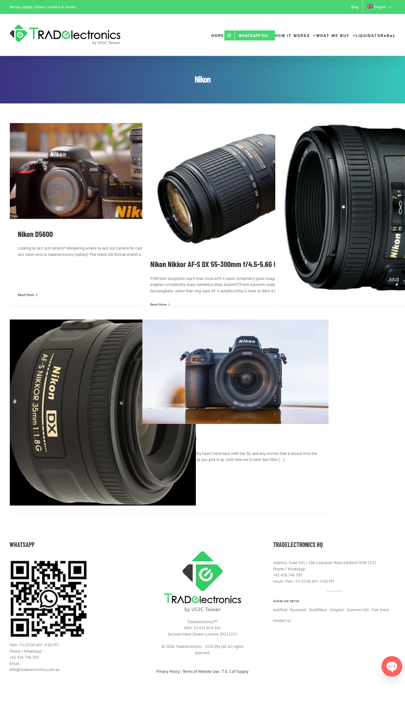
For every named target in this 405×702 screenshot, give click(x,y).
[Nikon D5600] (103, 171)
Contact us (282, 620)
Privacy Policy (168, 671)
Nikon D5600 (35, 234)
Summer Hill (358, 609)
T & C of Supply (235, 671)
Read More (26, 294)
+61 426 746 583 (24, 657)
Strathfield (318, 609)
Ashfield (280, 609)
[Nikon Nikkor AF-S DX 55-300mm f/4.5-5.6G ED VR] (235, 186)
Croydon (337, 609)
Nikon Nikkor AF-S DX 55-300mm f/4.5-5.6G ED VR (220, 264)
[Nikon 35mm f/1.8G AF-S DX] (103, 413)
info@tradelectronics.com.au (34, 669)
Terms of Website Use (201, 671)
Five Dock (380, 609)
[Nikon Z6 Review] (235, 372)
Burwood (298, 609)
